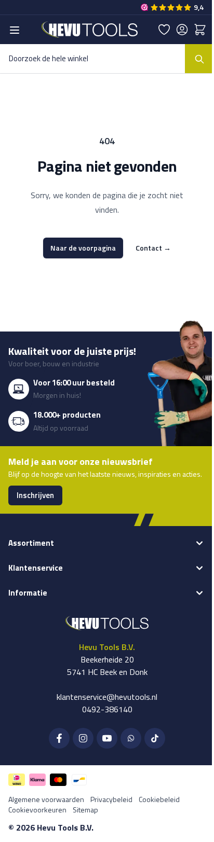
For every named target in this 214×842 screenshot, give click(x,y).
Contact (153, 248)
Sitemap (85, 809)
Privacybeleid (111, 799)
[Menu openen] (14, 30)
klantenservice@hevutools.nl (107, 697)
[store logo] (90, 29)
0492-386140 (107, 709)
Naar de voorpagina (83, 247)
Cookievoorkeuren (37, 809)
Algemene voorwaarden (46, 799)
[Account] (182, 29)
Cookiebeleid (159, 799)
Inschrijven (35, 495)
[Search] (199, 58)
